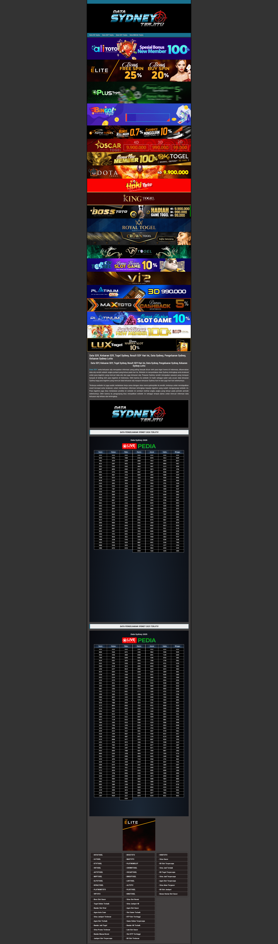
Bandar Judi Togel (100, 925)
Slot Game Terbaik (133, 912)
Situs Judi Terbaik (166, 868)
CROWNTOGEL (132, 868)
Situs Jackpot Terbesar (102, 917)
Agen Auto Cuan (100, 912)
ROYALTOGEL (98, 885)
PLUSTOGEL (131, 890)
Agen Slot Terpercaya (168, 881)
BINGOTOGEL (131, 877)
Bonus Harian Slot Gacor (169, 894)
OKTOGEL (97, 868)
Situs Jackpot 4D (133, 904)
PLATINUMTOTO (100, 890)
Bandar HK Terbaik (133, 925)
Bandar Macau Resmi (101, 934)
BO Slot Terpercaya (167, 864)
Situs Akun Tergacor (167, 885)
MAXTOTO (130, 859)
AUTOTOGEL (98, 872)
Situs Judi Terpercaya (168, 877)
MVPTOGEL (98, 877)
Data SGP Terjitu (108, 35)
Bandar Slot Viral (100, 908)
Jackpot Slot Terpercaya (103, 938)
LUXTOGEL (130, 881)
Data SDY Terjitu (121, 35)
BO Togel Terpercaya (167, 872)
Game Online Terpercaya (136, 921)
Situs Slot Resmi (133, 899)
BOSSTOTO (131, 855)
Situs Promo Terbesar (102, 930)
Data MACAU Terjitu (136, 35)
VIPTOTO (97, 894)
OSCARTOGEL (132, 872)
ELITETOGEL (98, 881)
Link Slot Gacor (132, 930)
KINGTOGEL (131, 894)
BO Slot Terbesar (133, 938)
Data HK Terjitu (94, 35)
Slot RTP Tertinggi (134, 934)
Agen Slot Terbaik (100, 921)
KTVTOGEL (98, 864)
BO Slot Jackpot (165, 890)
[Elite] (139, 834)
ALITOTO (130, 885)
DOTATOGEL (98, 855)
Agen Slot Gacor (133, 908)
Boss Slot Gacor (100, 899)
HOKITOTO (163, 855)
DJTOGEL (97, 859)
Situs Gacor (164, 859)
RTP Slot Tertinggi (134, 917)
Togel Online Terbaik (101, 904)
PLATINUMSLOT (132, 864)
